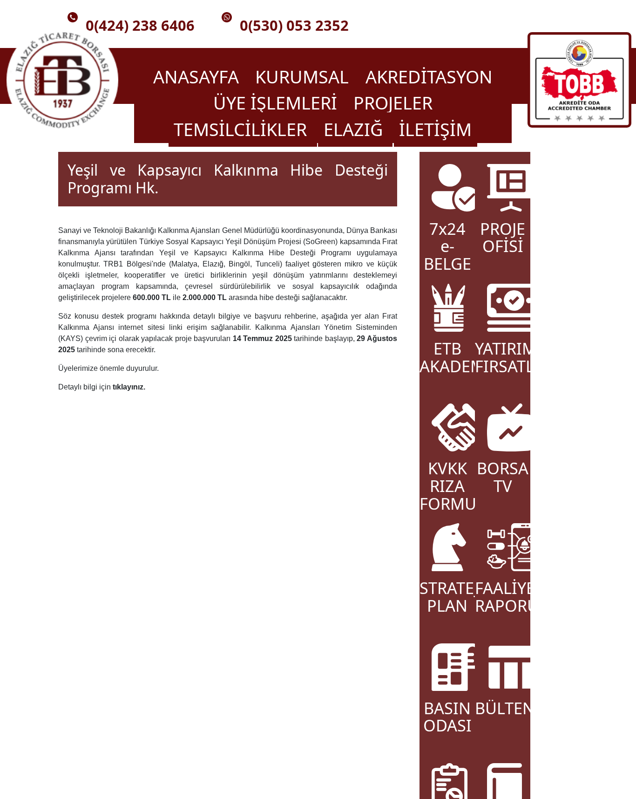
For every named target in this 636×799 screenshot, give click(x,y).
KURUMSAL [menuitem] (304, 77)
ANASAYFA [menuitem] (198, 77)
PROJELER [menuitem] (393, 103)
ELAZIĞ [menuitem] (355, 129)
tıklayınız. (129, 387)
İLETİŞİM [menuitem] (435, 129)
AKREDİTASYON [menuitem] (429, 77)
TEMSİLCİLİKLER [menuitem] (242, 129)
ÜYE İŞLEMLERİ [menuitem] (277, 103)
